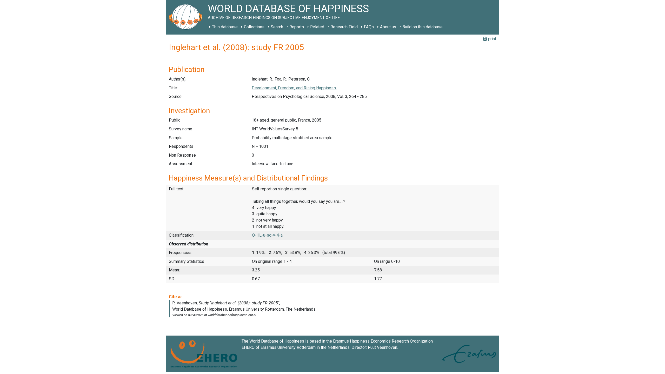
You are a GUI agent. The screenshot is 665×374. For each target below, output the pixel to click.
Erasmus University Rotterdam (288, 347)
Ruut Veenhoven (382, 347)
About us (388, 26)
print (491, 38)
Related (317, 26)
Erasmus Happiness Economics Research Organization (383, 341)
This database (225, 26)
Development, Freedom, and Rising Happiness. (294, 87)
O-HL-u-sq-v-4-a (267, 235)
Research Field (344, 26)
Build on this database (422, 26)
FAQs (369, 26)
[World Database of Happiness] (187, 17)
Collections (254, 26)
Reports (296, 26)
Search (277, 26)
